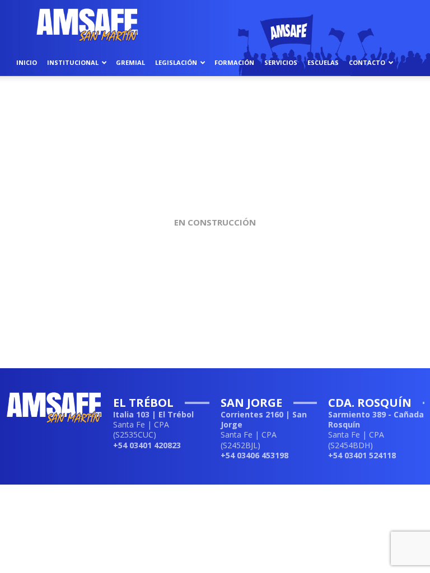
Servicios (280, 62)
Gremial (130, 62)
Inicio (26, 62)
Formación (234, 62)
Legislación (176, 62)
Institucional (73, 62)
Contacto (367, 62)
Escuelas (323, 62)
